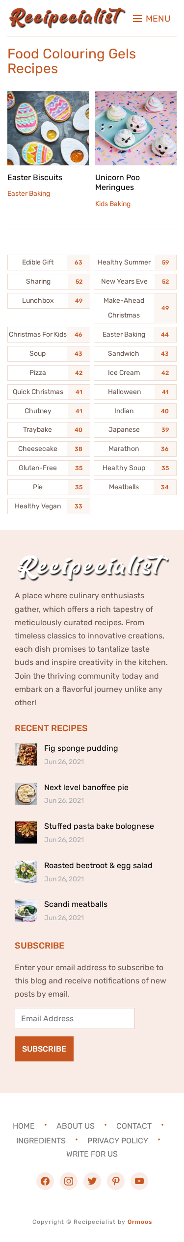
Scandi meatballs (75, 904)
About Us (75, 1126)
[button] (152, 18)
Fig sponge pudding (81, 748)
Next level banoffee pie (86, 787)
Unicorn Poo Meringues (117, 182)
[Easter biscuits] (48, 98)
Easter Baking (28, 193)
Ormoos (140, 1221)
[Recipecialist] (66, 14)
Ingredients (41, 1140)
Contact (134, 1126)
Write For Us (92, 1154)
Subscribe (44, 1049)
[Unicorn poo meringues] (136, 98)
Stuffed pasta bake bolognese (99, 826)
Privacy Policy (117, 1140)
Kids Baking (113, 204)
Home (24, 1126)
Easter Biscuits (34, 177)
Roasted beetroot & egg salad (98, 865)
